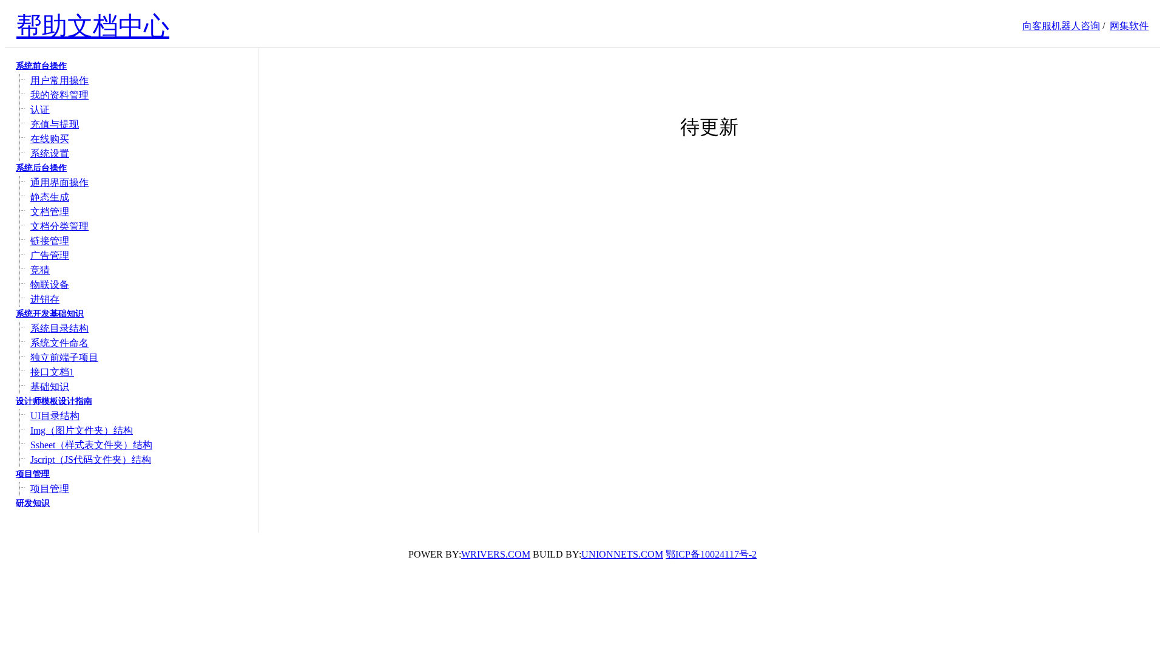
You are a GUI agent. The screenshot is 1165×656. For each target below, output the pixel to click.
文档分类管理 (59, 226)
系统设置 (49, 153)
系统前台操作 (41, 65)
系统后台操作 (41, 168)
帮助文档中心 (92, 26)
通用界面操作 (59, 182)
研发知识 (33, 503)
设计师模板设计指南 (54, 401)
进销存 (44, 299)
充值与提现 (54, 124)
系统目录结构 (59, 328)
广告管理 (49, 255)
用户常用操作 (59, 80)
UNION (622, 554)
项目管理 (33, 474)
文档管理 (49, 212)
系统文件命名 (59, 343)
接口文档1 (52, 372)
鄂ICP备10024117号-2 (711, 554)
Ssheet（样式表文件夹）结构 (91, 445)
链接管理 (49, 241)
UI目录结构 (54, 416)
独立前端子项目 (64, 357)
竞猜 (40, 270)
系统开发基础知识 (50, 313)
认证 (40, 109)
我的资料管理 (59, 95)
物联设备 (49, 284)
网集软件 (1129, 26)
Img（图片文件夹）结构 (81, 430)
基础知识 (49, 386)
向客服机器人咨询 (1061, 26)
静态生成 (49, 197)
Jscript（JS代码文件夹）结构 (90, 459)
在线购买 (49, 139)
